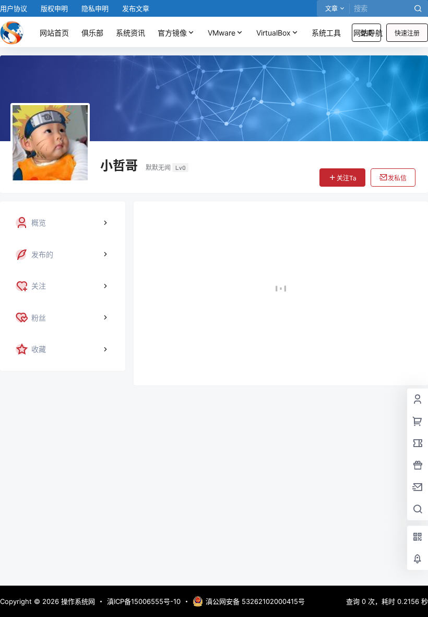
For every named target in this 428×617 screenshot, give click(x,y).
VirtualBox (273, 32)
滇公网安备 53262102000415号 (255, 601)
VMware (221, 32)
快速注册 (407, 33)
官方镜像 (172, 32)
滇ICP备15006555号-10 (144, 601)
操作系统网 (77, 601)
